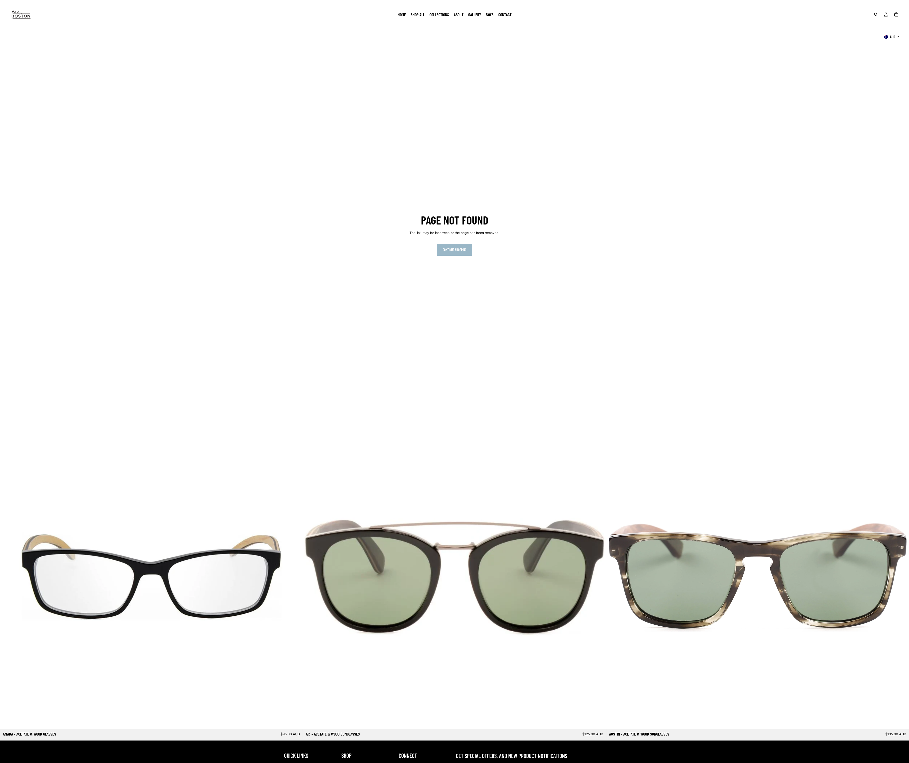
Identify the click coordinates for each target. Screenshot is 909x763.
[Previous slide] (7, 577)
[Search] (876, 14)
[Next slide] (296, 577)
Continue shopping (454, 250)
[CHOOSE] (295, 722)
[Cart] (896, 14)
